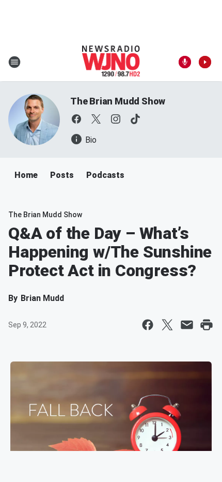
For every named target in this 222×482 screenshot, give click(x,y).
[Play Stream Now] (205, 62)
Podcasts (105, 175)
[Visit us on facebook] (76, 119)
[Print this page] (206, 325)
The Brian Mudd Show (117, 101)
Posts (62, 175)
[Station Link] (111, 62)
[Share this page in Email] (187, 325)
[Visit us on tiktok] (135, 119)
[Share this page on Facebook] (147, 325)
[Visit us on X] (96, 119)
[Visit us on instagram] (115, 119)
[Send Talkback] (185, 62)
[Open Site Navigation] (14, 62)
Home (26, 175)
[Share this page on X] (167, 325)
